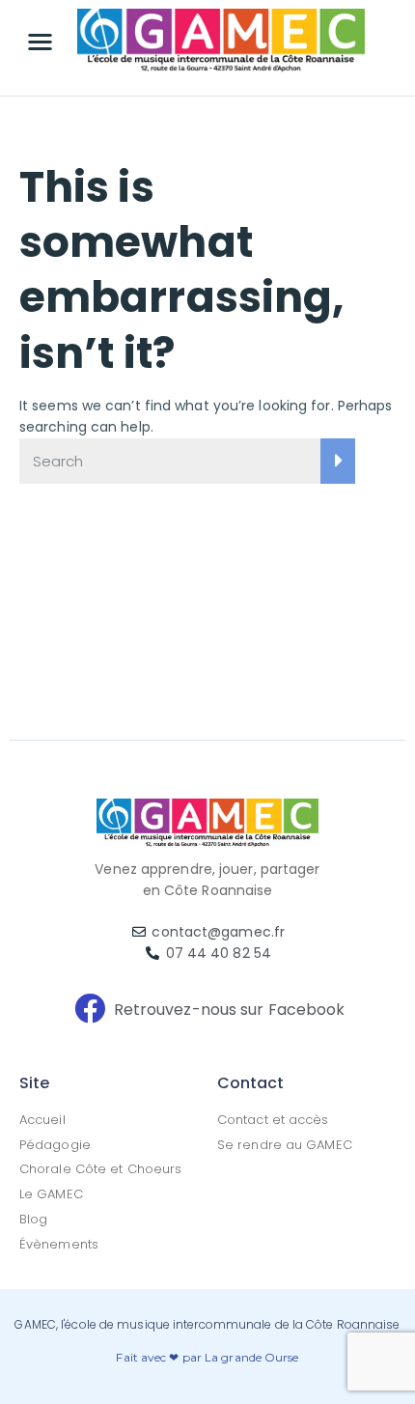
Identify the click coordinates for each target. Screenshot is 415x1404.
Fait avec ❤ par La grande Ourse (207, 1357)
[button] (41, 42)
